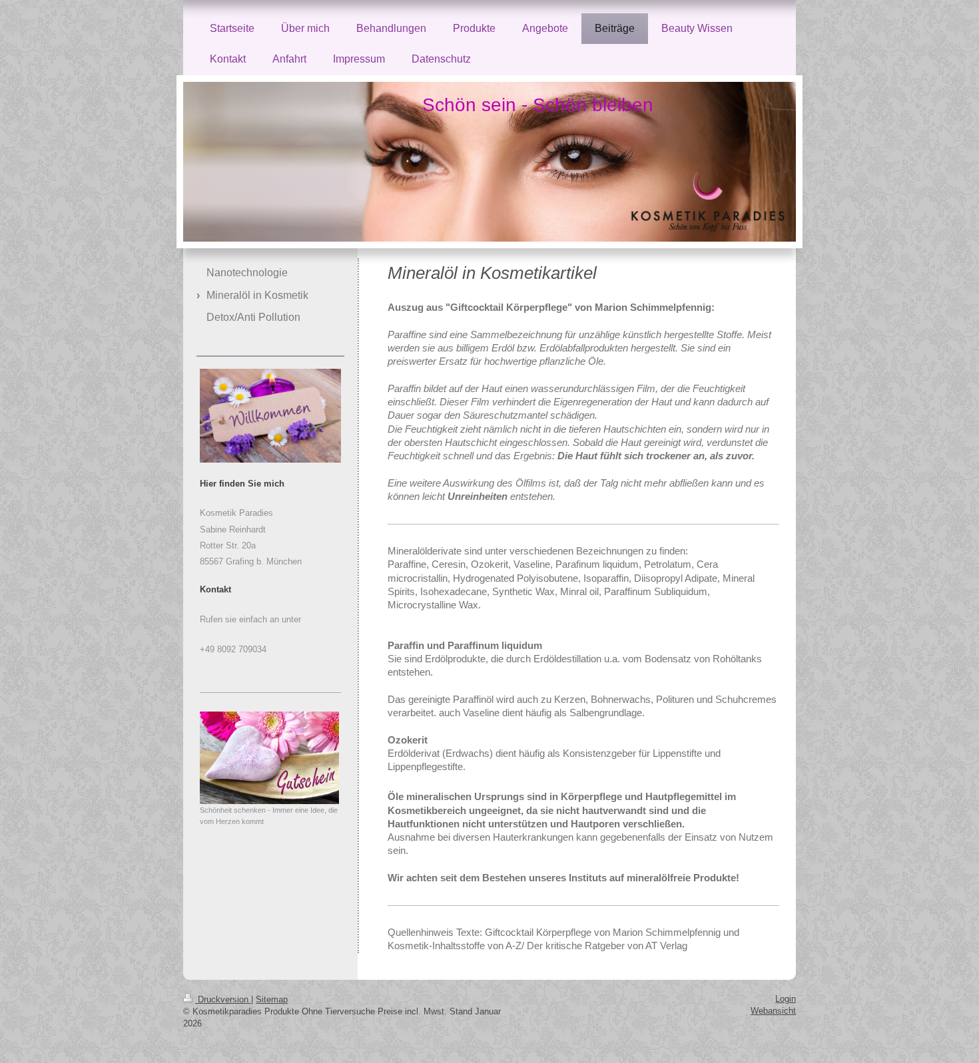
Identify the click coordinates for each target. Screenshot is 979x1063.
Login (785, 999)
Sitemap (272, 999)
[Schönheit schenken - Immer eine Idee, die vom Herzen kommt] (269, 758)
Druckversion (223, 999)
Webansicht (773, 1011)
